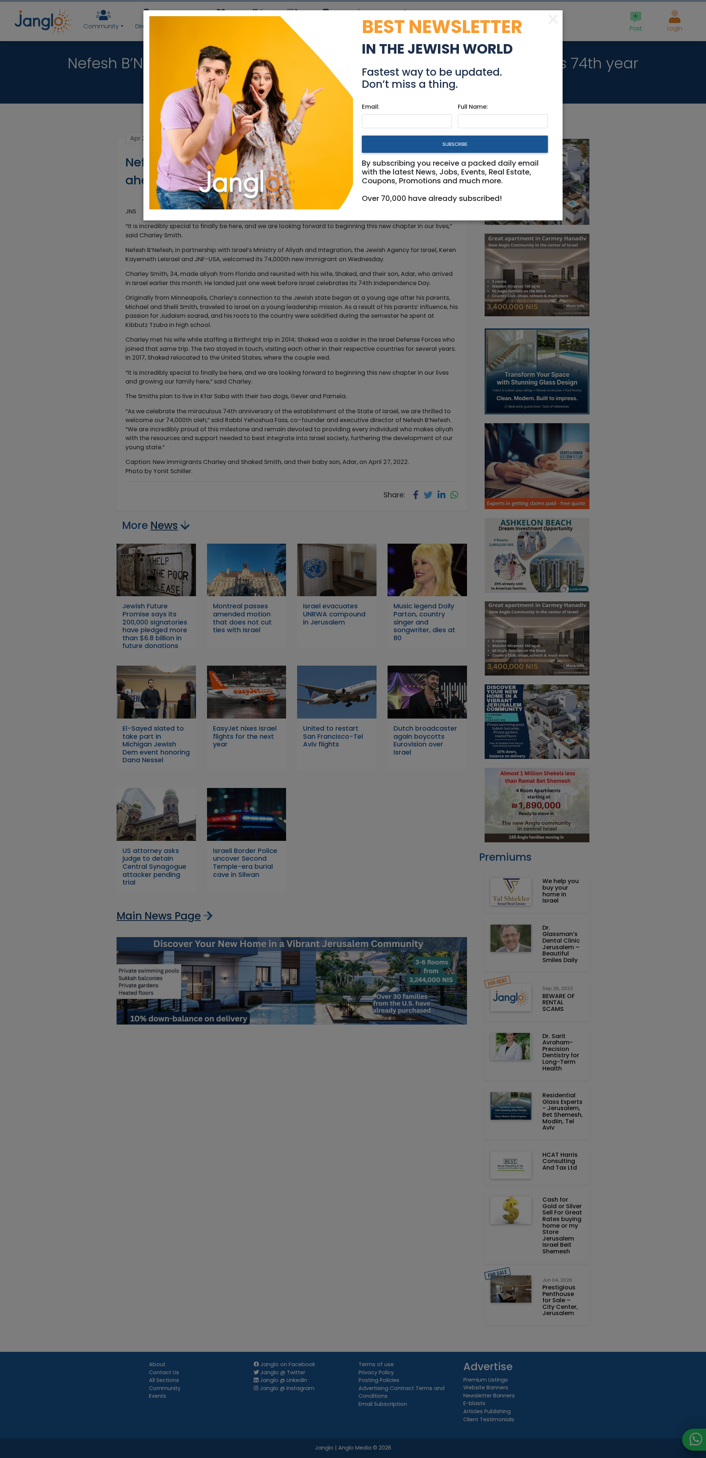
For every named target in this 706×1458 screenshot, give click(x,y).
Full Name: (473, 106)
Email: (370, 106)
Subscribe (454, 144)
